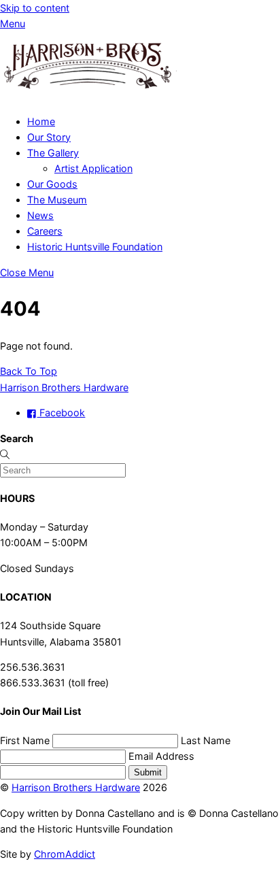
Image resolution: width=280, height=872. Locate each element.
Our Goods (52, 184)
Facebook (61, 412)
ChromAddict (64, 854)
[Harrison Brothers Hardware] (88, 95)
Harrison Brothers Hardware (76, 787)
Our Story (49, 137)
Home (41, 121)
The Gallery (53, 152)
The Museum (57, 199)
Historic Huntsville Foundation (94, 246)
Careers (45, 231)
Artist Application (93, 168)
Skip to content (34, 8)
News (40, 215)
